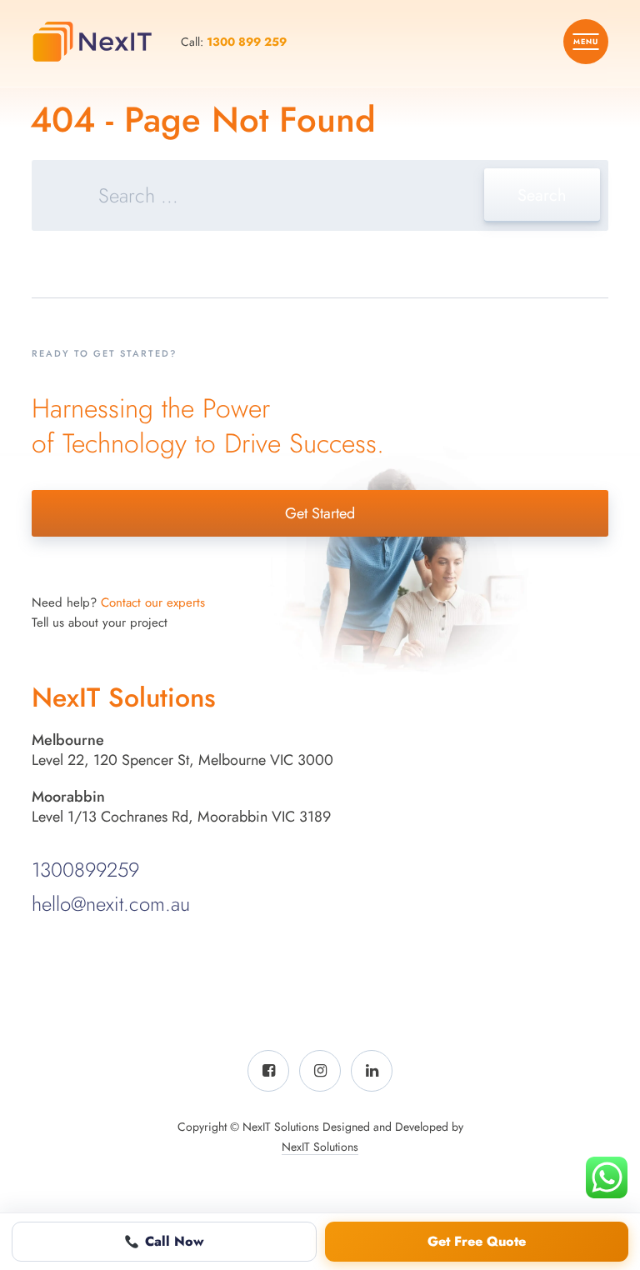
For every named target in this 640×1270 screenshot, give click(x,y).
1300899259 (85, 869)
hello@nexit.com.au (111, 903)
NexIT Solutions (320, 1146)
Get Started (320, 513)
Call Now (174, 1241)
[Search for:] (320, 198)
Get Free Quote (477, 1241)
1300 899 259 (247, 41)
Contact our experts (153, 602)
